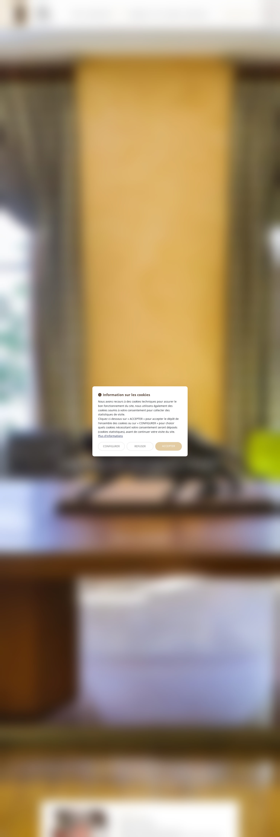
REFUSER (140, 446)
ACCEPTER (168, 446)
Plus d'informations (110, 436)
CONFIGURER (111, 446)
